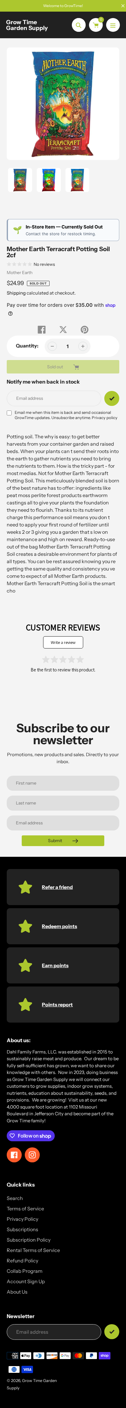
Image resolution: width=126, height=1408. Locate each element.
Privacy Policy (22, 1219)
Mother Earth (19, 272)
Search (15, 1198)
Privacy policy (104, 417)
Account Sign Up (26, 1281)
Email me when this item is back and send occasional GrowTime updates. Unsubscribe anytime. (66, 415)
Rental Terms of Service (33, 1250)
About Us (17, 1292)
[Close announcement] (122, 5)
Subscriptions (22, 1229)
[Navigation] (113, 25)
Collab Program (25, 1271)
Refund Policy (22, 1261)
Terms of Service (25, 1209)
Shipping (16, 293)
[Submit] (111, 1331)
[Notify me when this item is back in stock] (111, 398)
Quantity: (27, 346)
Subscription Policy (28, 1240)
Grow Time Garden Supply (27, 25)
